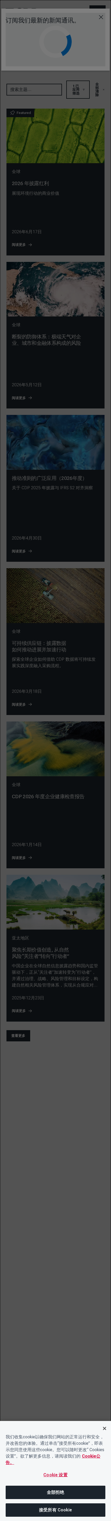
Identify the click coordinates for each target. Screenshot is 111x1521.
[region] (55, 1471)
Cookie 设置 (55, 1474)
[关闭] (104, 1428)
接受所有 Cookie (55, 1509)
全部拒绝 (55, 1492)
